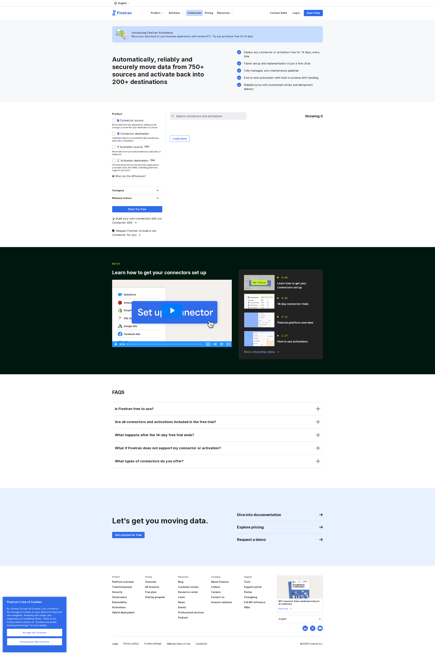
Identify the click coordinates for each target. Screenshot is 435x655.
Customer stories (188, 586)
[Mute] (214, 344)
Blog (180, 581)
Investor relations (221, 602)
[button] (121, 3)
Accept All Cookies (35, 632)
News (181, 602)
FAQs (247, 607)
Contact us (217, 597)
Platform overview (123, 581)
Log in (296, 12)
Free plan (150, 592)
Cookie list (201, 643)
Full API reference (254, 602)
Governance (119, 597)
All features (152, 586)
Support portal (252, 586)
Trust (247, 581)
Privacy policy (131, 643)
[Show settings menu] (221, 344)
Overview (150, 581)
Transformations (122, 586)
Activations (119, 607)
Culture (215, 586)
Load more (180, 138)
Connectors (194, 12)
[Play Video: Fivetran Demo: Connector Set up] (172, 310)
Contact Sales (278, 12)
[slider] (165, 344)
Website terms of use (178, 643)
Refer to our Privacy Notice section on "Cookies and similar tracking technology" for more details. (32, 622)
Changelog (250, 597)
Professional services (191, 612)
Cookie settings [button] (152, 643)
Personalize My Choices (34, 641)
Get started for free (128, 535)
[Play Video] (115, 344)
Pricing (209, 12)
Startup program (155, 597)
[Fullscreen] (228, 344)
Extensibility (119, 602)
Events (182, 607)
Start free (313, 13)
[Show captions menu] (208, 344)
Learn (181, 597)
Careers (216, 592)
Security (117, 592)
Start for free (137, 209)
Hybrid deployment (123, 612)
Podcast (183, 617)
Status (248, 592)
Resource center (188, 592)
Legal (115, 643)
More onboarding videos (259, 352)
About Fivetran (220, 581)
